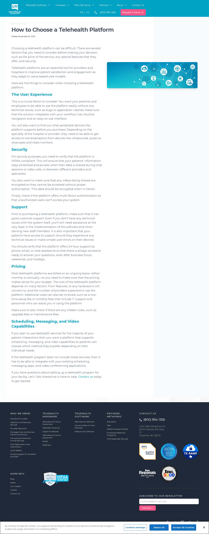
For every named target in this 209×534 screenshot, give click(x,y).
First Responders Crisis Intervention (20, 445)
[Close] (204, 527)
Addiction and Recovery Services (20, 423)
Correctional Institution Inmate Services (20, 439)
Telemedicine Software (84, 422)
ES (87, 12)
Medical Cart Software (84, 431)
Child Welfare (16, 450)
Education (111, 422)
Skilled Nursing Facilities (117, 429)
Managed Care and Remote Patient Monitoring (22, 433)
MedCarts (47, 445)
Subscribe (146, 508)
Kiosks (45, 441)
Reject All (159, 527)
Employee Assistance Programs (116, 434)
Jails (109, 425)
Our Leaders (15, 486)
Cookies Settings (135, 527)
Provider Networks (18, 428)
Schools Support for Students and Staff (23, 455)
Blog (12, 479)
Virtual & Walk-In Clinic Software (85, 426)
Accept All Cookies (183, 527)
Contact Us (138, 5)
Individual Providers (19, 418)
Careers (13, 490)
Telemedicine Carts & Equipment (52, 423)
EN (81, 12)
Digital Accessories (51, 431)
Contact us (85, 376)
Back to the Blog (18, 23)
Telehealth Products (51, 428)
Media (12, 482)
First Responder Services (117, 439)
